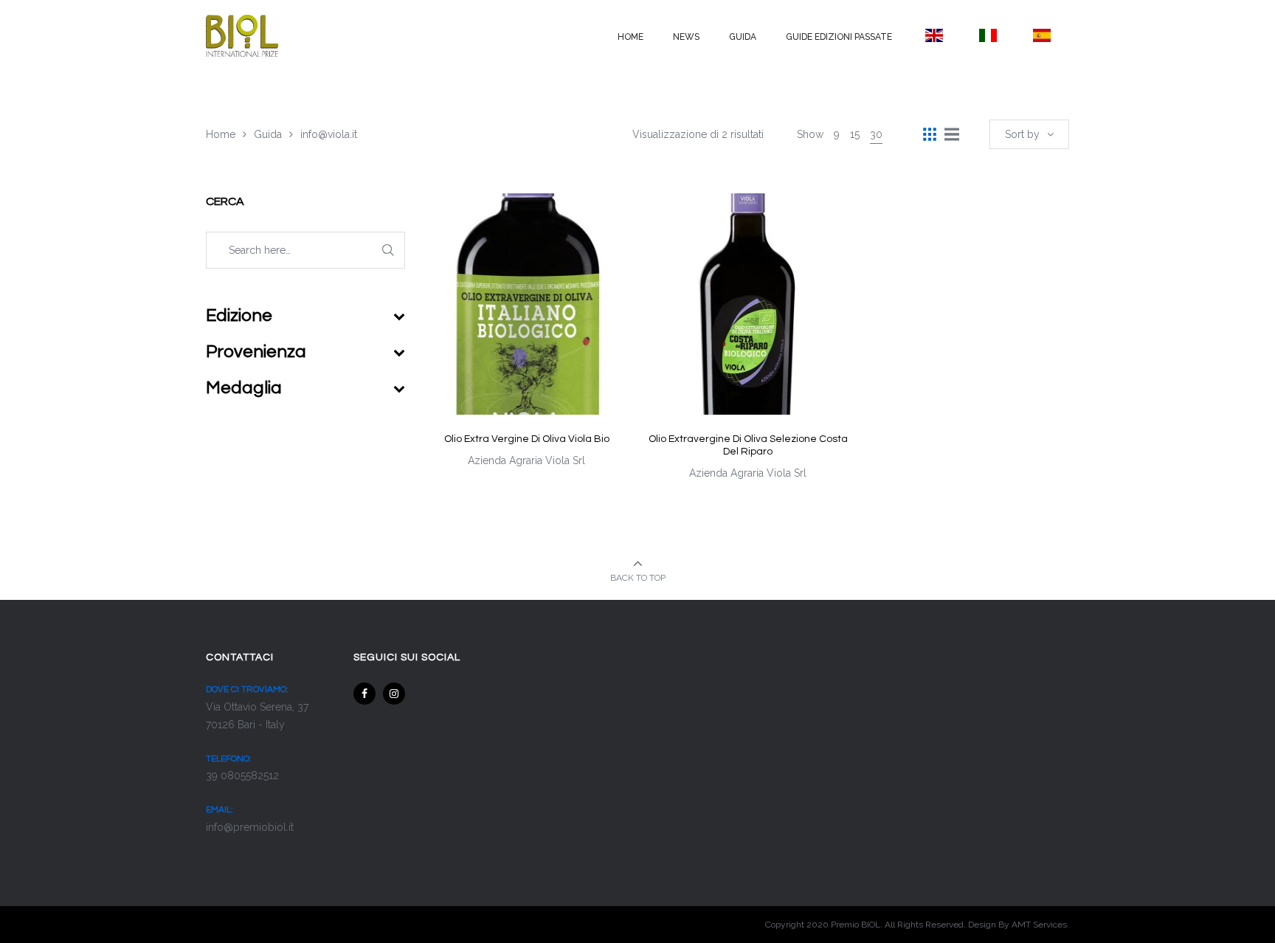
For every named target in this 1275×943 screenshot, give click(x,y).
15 (855, 134)
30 (876, 134)
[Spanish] (1042, 35)
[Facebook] (364, 694)
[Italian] (988, 35)
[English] (934, 35)
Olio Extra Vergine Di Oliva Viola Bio (526, 439)
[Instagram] (394, 694)
